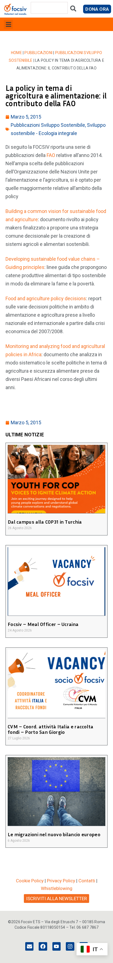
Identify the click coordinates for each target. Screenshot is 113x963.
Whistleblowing (56, 888)
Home (16, 52)
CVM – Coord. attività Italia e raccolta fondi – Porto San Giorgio (51, 729)
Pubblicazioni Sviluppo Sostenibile (48, 125)
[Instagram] (70, 946)
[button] (8, 24)
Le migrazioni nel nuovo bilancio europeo (54, 834)
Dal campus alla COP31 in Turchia (45, 522)
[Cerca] (73, 10)
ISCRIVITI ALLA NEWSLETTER (56, 898)
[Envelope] (29, 946)
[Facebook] (43, 946)
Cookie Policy (30, 880)
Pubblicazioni (38, 52)
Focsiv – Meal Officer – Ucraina (43, 624)
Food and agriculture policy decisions (45, 298)
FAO (51, 155)
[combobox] (49, 8)
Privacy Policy (61, 880)
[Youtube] (56, 946)
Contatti (86, 880)
